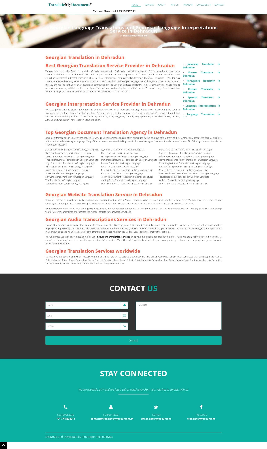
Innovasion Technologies (97, 436)
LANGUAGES (203, 4)
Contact (219, 4)
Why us (174, 4)
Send (133, 340)
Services (149, 4)
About (161, 4)
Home (134, 4)
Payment (188, 4)
